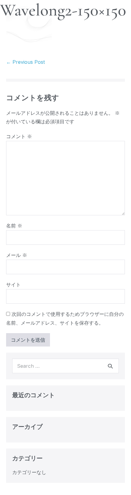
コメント (19, 136)
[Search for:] (65, 366)
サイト (13, 285)
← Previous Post (25, 62)
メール (16, 255)
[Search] (110, 365)
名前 (14, 226)
